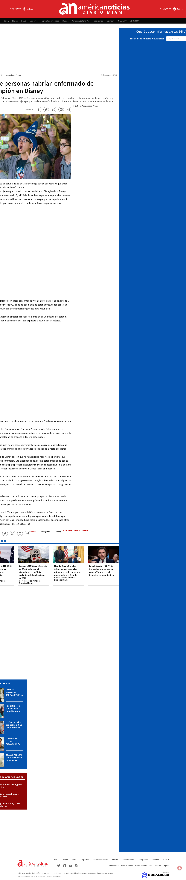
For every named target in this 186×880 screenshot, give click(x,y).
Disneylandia (45, 532)
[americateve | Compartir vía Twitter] (46, 109)
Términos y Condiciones (51, 873)
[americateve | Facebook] (64, 865)
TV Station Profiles (70, 873)
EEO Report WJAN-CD (88, 873)
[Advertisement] (28, 252)
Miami (15, 20)
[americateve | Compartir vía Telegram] (68, 109)
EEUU (23, 20)
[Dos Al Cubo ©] (155, 877)
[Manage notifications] (179, 868)
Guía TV (123, 20)
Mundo (65, 20)
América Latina (79, 20)
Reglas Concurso (141, 866)
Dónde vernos (114, 866)
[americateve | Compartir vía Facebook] (38, 109)
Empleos (166, 866)
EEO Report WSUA (105, 873)
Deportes (34, 20)
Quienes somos (127, 866)
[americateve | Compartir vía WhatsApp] (53, 109)
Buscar (135, 20)
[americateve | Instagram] (76, 865)
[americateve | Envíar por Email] (61, 109)
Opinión (110, 20)
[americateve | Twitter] (58, 865)
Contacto (157, 866)
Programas (98, 20)
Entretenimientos (50, 20)
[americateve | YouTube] (70, 865)
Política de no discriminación (28, 873)
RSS (150, 866)
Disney (58, 532)
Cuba (6, 20)
